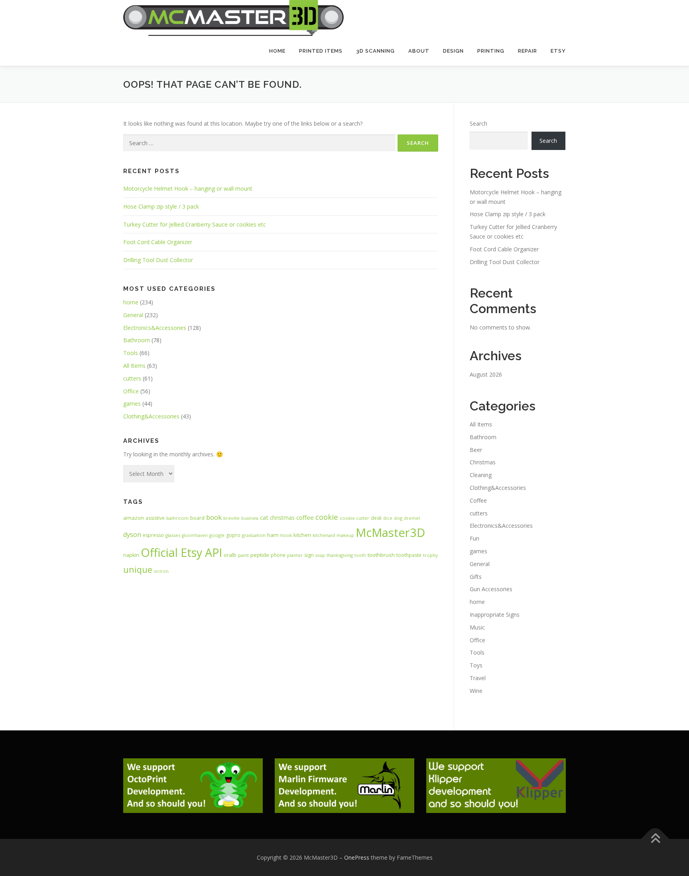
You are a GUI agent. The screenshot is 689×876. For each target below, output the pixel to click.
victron (161, 571)
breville (231, 518)
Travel (478, 678)
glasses (172, 535)
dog (398, 518)
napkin (131, 555)
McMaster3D (390, 533)
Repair (527, 51)
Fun (474, 538)
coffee (305, 517)
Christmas (483, 462)
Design (453, 51)
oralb (230, 554)
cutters (132, 378)
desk (376, 518)
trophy (430, 555)
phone (278, 555)
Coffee (478, 500)
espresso (153, 535)
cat (264, 517)
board (197, 518)
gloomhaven (195, 535)
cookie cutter (354, 518)
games (132, 403)
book (214, 517)
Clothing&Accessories (151, 416)
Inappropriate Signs (495, 614)
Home (277, 51)
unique (137, 569)
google (216, 535)
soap (320, 555)
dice (387, 518)
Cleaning (481, 475)
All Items (134, 365)
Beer (476, 450)
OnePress (356, 857)
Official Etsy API (181, 552)
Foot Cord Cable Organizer (157, 242)
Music (477, 627)
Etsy (558, 51)
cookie (326, 517)
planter (295, 555)
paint (243, 555)
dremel (412, 518)
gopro (233, 535)
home (130, 302)
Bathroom (136, 340)
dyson (132, 534)
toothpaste (408, 555)
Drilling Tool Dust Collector (158, 260)
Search (478, 123)
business (249, 518)
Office (131, 391)
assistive (155, 518)
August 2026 (486, 374)
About (418, 51)
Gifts (476, 576)
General (133, 315)
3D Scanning (375, 51)
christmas (282, 517)
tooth (360, 555)
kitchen (302, 535)
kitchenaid (324, 535)
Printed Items (321, 51)
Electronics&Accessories (154, 327)
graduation (254, 535)
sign (309, 555)
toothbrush (381, 554)
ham (273, 535)
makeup (345, 535)
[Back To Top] (655, 839)
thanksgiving (340, 555)
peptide (259, 554)
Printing (490, 51)
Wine (476, 690)
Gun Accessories (491, 589)
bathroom (177, 518)
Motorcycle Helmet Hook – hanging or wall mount (187, 188)
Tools (130, 353)
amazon (133, 517)
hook (286, 535)
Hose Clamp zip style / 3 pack (161, 206)
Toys (476, 665)
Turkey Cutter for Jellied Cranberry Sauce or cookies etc (194, 224)
